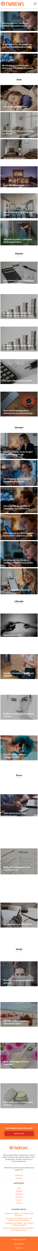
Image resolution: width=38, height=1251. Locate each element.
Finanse (19, 253)
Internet (19, 427)
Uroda (19, 949)
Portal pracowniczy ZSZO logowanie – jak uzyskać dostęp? (19, 1229)
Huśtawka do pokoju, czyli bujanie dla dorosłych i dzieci (17, 240)
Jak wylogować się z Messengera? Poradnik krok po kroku (17, 480)
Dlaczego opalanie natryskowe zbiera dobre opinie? (16, 1022)
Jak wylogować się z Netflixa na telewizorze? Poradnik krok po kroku (18, 66)
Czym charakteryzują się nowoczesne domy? (13, 186)
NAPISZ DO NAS (19, 1133)
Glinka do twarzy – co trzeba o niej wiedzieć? (18, 1103)
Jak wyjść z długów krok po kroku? (17, 380)
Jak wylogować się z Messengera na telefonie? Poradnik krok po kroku (17, 45)
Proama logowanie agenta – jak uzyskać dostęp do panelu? (19, 1219)
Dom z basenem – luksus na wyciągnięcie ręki (14, 755)
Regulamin (19, 1248)
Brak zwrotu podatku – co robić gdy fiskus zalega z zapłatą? (18, 282)
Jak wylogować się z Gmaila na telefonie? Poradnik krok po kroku (16, 24)
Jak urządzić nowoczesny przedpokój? (14, 159)
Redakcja (19, 1175)
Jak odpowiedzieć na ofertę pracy (17, 924)
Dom (19, 79)
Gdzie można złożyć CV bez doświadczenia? (14, 814)
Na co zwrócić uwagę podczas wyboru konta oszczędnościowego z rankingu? (18, 412)
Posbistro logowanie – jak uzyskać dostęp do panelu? (19, 1224)
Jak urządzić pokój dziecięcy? (15, 106)
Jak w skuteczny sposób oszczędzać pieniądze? (18, 347)
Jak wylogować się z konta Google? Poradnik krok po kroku (18, 453)
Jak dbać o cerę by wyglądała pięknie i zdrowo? (18, 715)
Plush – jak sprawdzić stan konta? (17, 590)
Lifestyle (19, 601)
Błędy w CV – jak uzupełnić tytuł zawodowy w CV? (16, 868)
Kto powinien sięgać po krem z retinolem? (16, 1063)
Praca (19, 775)
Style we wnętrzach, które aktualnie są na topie (18, 132)
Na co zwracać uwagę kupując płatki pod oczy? (18, 981)
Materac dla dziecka (12, 635)
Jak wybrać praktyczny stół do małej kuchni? (18, 213)
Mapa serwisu (19, 1244)
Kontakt (19, 1178)
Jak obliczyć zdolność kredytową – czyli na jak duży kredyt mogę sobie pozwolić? (18, 314)
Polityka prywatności (19, 1240)
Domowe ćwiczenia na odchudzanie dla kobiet (18, 674)
